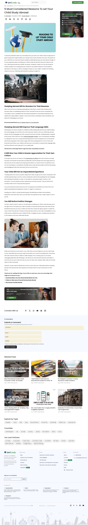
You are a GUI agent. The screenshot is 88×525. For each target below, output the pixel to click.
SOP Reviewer (43, 460)
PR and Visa (44, 422)
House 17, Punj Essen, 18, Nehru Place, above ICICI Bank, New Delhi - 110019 (31, 490)
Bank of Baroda (9, 443)
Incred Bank (48, 441)
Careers (66, 460)
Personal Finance (34, 422)
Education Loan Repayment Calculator (49, 462)
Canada (38, 431)
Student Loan (62, 422)
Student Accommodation (26, 457)
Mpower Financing (38, 443)
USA (17, 431)
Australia (23, 431)
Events (65, 465)
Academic (8, 422)
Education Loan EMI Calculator (47, 455)
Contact (66, 457)
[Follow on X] (29, 310)
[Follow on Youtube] (37, 310)
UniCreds (8, 16)
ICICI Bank (8, 441)
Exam (21, 422)
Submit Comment (11, 347)
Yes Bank (63, 441)
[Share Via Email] (26, 19)
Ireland (53, 431)
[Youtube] (83, 505)
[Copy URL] (30, 19)
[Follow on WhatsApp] (33, 310)
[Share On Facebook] (6, 19)
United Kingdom (9, 431)
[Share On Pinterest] (22, 19)
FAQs (65, 467)
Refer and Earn (23, 465)
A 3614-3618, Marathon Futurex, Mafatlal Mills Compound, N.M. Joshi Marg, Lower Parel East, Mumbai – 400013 (12, 490)
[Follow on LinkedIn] (41, 310)
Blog (5, 5)
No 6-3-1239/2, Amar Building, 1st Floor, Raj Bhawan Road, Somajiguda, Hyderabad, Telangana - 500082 (51, 490)
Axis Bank (18, 443)
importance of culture (32, 158)
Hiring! (70, 460)
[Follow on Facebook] (26, 310)
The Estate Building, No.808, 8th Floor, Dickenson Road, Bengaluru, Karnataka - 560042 (12, 498)
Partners (66, 462)
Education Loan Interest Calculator (48, 465)
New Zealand (45, 431)
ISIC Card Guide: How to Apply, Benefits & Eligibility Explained (43, 408)
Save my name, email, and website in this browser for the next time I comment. (25, 344)
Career (15, 422)
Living (26, 422)
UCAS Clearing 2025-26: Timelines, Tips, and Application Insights (16, 408)
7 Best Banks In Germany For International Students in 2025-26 (41, 379)
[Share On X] (14, 19)
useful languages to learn (31, 136)
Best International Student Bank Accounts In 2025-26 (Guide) (14, 379)
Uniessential (23, 467)
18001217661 (78, 455)
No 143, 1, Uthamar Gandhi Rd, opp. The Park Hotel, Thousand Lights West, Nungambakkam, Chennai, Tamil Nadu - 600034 (71, 491)
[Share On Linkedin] (10, 19)
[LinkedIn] (80, 505)
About (65, 455)
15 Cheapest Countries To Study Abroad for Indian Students (68, 379)
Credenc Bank (26, 441)
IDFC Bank (55, 441)
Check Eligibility (77, 2)
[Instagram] (70, 505)
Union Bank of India (37, 441)
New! (28, 467)
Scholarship (53, 422)
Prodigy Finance (27, 443)
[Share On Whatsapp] (18, 19)
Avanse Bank (16, 441)
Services (22, 462)
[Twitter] (76, 505)
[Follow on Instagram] (45, 310)
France (59, 431)
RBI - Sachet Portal (68, 470)
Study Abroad (10, 5)
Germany (30, 431)
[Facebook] (73, 505)
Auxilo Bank (71, 441)
